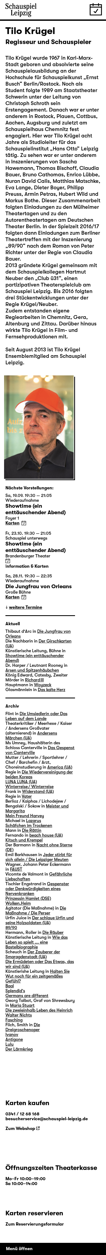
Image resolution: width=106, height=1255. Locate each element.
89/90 (11, 927)
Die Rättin (31, 830)
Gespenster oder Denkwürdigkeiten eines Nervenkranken (37, 888)
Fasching (14, 1020)
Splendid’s (15, 990)
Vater (27, 796)
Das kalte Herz (51, 689)
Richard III (34, 680)
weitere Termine (25, 607)
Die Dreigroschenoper (22, 1027)
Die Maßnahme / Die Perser (35, 911)
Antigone (14, 1039)
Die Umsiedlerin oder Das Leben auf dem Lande (36, 716)
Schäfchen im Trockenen (28, 825)
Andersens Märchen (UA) (31, 736)
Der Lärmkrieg (19, 1049)
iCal (23, 523)
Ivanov (11, 1034)
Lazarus (33, 820)
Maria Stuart (22, 1005)
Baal (9, 986)
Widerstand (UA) (38, 791)
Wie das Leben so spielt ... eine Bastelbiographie (36, 942)
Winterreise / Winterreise (29, 786)
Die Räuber (53, 932)
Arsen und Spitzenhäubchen (32, 670)
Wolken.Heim (18, 903)
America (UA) (59, 767)
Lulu (9, 1044)
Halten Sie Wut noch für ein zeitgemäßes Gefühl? (37, 976)
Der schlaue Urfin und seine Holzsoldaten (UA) (39, 920)
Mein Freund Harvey (24, 815)
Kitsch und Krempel (24, 840)
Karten (12, 523)
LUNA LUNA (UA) (21, 781)
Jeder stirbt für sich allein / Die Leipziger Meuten (38, 857)
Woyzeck (42, 684)
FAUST (16, 869)
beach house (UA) (46, 835)
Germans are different (26, 995)
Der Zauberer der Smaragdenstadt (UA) (32, 954)
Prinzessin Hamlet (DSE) (28, 898)
